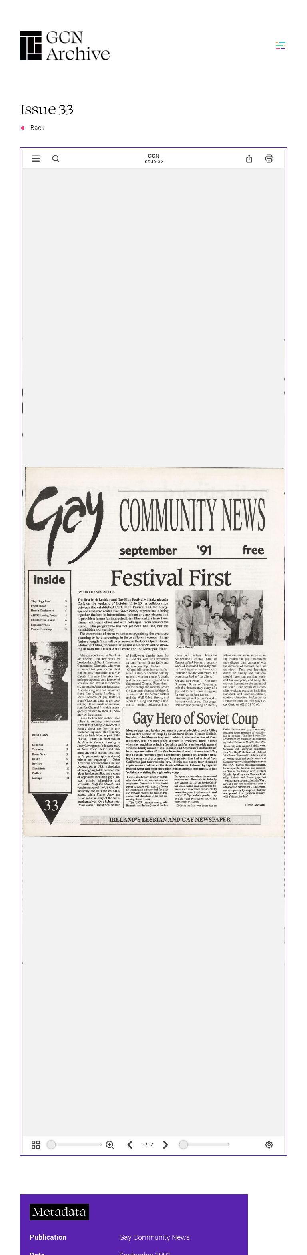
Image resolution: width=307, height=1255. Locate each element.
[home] (65, 45)
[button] (279, 45)
